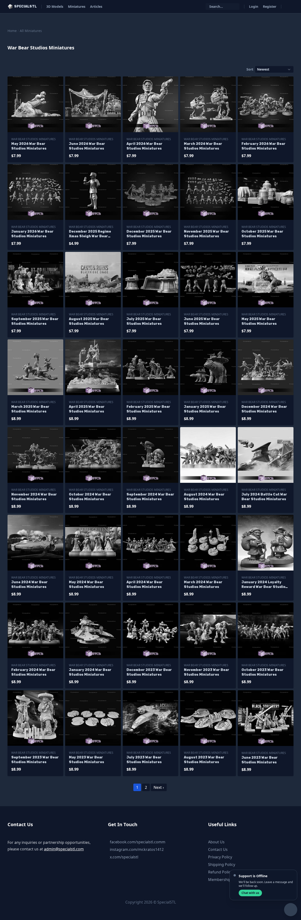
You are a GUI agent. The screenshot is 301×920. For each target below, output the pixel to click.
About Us (216, 842)
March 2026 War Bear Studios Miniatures (203, 146)
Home (12, 30)
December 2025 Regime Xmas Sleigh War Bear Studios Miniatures (90, 234)
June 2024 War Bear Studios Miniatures (29, 584)
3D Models (54, 6)
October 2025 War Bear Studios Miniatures (262, 234)
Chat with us (250, 893)
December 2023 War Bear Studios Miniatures (149, 672)
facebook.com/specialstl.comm (137, 842)
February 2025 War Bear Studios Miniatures (148, 409)
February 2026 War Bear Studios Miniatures (263, 146)
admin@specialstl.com (64, 849)
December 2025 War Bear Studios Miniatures (149, 234)
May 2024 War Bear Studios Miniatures (86, 584)
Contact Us (218, 849)
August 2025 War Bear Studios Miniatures (89, 321)
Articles (96, 6)
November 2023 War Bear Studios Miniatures (206, 672)
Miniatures (76, 6)
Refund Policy (220, 872)
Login (253, 6)
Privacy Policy (220, 857)
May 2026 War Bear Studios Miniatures (29, 146)
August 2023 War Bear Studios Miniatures (204, 759)
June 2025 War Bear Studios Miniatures (202, 321)
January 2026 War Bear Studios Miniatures (32, 234)
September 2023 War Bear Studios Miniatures (35, 759)
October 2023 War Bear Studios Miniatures (263, 672)
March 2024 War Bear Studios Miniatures (203, 584)
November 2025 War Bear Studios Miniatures (206, 234)
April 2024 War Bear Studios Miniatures (145, 584)
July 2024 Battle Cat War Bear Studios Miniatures (264, 496)
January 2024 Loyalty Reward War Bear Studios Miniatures (264, 584)
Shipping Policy (221, 864)
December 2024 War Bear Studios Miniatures (264, 409)
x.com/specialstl (124, 857)
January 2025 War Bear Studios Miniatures (205, 409)
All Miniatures (31, 30)
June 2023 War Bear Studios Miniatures (260, 760)
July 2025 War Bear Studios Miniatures (144, 321)
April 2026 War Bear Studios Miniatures (144, 146)
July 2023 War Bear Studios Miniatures (144, 759)
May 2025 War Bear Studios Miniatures (259, 321)
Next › (159, 787)
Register (269, 6)
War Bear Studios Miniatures (33, 139)
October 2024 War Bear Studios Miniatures (90, 496)
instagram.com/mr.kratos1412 (137, 849)
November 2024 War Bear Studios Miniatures (34, 496)
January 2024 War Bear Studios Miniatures (90, 672)
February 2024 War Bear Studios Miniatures (33, 672)
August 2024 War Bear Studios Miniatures (204, 496)
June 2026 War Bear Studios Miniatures (87, 146)
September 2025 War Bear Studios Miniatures (35, 321)
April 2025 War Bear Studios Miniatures (87, 409)
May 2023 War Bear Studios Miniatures (86, 759)
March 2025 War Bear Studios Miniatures (30, 409)
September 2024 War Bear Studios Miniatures (150, 496)
